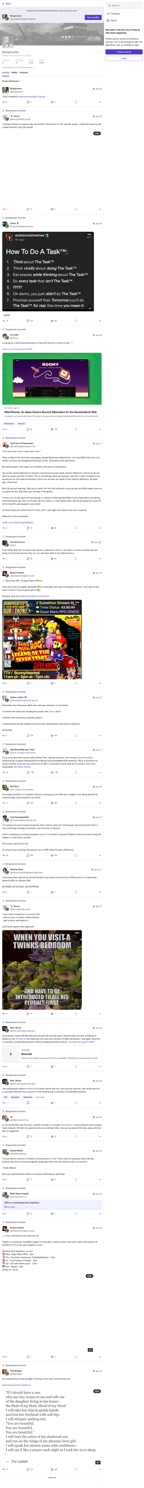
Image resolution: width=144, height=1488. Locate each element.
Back (8, 3)
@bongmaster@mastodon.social (15, 55)
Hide (97, 133)
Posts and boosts (10, 81)
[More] (100, 102)
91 (17, 62)
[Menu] (99, 52)
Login (124, 58)
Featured (24, 72)
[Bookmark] (76, 102)
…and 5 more (39, 1097)
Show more (9, 1207)
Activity (5, 72)
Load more (52, 1477)
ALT (90, 308)
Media (14, 72)
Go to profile (93, 17)
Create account (124, 52)
